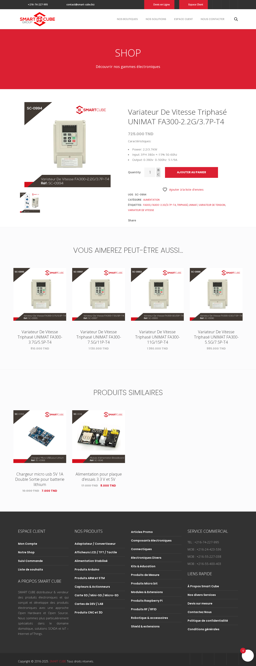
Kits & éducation (143, 566)
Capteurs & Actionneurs (92, 587)
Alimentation (151, 199)
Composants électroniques (151, 541)
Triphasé (182, 205)
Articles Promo (142, 532)
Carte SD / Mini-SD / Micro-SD (97, 595)
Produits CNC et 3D (89, 612)
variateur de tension (212, 205)
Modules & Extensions (147, 592)
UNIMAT (193, 205)
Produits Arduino (87, 569)
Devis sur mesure (200, 603)
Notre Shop (26, 552)
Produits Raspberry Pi (147, 601)
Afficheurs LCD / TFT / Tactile (96, 552)
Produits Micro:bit (144, 583)
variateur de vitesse (141, 210)
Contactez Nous (200, 612)
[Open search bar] (236, 19)
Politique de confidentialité (208, 621)
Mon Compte (27, 544)
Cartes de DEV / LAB (89, 604)
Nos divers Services (202, 595)
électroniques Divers (146, 558)
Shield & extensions (145, 626)
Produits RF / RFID (144, 609)
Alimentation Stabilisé (91, 561)
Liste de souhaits (30, 569)
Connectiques (141, 549)
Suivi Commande (30, 561)
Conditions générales (203, 629)
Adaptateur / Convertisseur (95, 544)
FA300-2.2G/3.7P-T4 (164, 205)
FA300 (147, 205)
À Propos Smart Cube (203, 586)
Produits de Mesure (145, 575)
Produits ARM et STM (90, 578)
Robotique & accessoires (149, 618)
